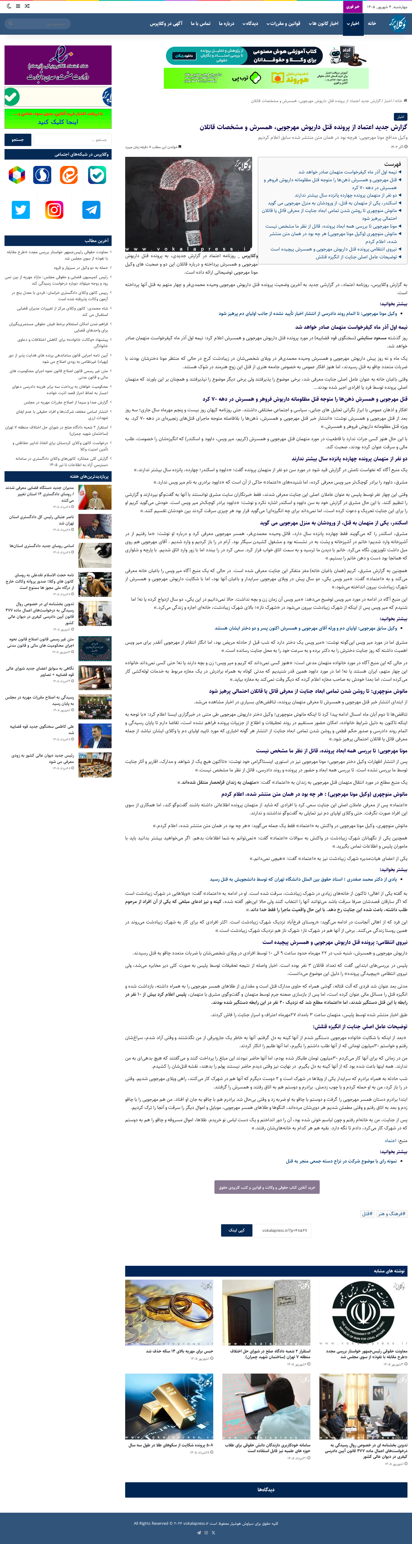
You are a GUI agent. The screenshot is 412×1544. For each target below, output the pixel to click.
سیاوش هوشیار (242, 1524)
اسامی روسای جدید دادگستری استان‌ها (42, 546)
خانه (372, 23)
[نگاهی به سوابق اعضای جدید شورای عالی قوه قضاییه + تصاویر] (95, 677)
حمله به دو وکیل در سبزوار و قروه (81, 267)
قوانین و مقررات (285, 23)
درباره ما (226, 23)
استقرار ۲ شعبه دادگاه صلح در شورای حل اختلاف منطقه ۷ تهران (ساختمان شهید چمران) (270, 1354)
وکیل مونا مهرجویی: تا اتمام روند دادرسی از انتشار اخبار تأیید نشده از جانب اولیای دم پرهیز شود (308, 313)
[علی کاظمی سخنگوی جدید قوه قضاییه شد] (95, 736)
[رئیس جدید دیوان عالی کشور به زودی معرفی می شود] (95, 764)
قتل (365, 1214)
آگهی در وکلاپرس (166, 23)
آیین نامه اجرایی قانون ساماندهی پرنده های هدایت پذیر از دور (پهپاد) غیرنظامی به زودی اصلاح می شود (58, 358)
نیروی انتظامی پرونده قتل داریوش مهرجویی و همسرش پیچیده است (334, 249)
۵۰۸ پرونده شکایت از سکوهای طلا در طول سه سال (170, 1445)
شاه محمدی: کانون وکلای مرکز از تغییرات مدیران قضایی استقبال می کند (62, 311)
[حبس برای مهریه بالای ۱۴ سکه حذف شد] (169, 1313)
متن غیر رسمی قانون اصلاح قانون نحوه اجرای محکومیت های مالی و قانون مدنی (59, 374)
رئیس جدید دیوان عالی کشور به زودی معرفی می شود (42, 758)
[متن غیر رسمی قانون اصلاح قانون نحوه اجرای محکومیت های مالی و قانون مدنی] (95, 648)
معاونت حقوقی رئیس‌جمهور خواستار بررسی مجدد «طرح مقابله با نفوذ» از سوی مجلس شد (366, 1354)
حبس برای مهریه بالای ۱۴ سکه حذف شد (179, 1351)
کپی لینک (237, 1230)
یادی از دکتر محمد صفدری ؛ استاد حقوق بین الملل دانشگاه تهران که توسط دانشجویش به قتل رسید (303, 879)
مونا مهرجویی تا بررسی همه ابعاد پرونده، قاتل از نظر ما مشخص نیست (331, 226)
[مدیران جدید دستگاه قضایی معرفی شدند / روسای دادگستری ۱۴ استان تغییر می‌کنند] (95, 497)
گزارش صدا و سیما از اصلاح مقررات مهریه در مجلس (66, 402)
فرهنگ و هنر (390, 1214)
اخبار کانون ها (325, 23)
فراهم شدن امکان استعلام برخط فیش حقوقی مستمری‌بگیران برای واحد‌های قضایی (58, 327)
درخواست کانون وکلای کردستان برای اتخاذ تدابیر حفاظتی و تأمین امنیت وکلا (60, 446)
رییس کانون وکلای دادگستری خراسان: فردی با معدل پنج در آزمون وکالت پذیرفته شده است (59, 295)
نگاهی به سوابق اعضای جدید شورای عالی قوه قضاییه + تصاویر (40, 671)
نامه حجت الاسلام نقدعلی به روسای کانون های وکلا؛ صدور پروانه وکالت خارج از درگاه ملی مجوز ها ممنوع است (40, 581)
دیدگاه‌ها (266, 1490)
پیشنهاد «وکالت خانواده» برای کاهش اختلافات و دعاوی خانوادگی (62, 342)
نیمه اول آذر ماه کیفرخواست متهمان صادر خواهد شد (347, 172)
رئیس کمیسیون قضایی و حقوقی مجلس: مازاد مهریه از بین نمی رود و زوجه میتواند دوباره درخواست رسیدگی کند (56, 280)
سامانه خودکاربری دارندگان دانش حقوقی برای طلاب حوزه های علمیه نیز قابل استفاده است (267, 1448)
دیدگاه (252, 23)
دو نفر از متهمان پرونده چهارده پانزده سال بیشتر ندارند (346, 195)
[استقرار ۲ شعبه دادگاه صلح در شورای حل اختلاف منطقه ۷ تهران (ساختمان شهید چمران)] (266, 1313)
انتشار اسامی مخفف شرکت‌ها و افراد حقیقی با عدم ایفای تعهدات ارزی (62, 414)
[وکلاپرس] (398, 24)
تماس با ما (201, 23)
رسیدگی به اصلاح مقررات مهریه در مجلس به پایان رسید (39, 700)
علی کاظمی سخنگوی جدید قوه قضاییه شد (42, 729)
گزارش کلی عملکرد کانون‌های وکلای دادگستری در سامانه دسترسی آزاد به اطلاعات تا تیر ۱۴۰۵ (62, 461)
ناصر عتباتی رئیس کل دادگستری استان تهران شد (41, 520)
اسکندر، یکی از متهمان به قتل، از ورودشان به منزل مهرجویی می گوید (332, 203)
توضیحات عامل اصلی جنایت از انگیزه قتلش (356, 257)
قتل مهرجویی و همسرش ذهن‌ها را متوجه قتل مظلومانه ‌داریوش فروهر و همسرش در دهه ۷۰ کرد (330, 183)
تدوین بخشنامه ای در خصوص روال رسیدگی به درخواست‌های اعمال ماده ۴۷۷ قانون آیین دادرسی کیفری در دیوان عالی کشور (366, 1451)
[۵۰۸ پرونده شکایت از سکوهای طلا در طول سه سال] (169, 1407)
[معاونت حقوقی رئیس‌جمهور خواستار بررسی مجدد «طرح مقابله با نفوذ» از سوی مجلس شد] (363, 1313)
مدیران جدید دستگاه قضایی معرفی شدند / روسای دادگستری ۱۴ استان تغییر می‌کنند (39, 494)
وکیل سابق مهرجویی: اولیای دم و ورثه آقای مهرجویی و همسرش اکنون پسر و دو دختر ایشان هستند (306, 628)
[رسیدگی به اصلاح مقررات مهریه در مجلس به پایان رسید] (95, 706)
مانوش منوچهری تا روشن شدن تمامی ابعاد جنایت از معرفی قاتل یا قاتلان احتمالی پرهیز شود (329, 214)
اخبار (354, 23)
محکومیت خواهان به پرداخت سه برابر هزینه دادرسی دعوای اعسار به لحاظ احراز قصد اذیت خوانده (60, 389)
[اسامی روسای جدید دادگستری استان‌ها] (95, 555)
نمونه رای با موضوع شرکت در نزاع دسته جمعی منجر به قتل (341, 1161)
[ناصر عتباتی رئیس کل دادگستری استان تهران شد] (95, 526)
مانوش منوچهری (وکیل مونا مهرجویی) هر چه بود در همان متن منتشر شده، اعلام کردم (333, 237)
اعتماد (390, 1140)
